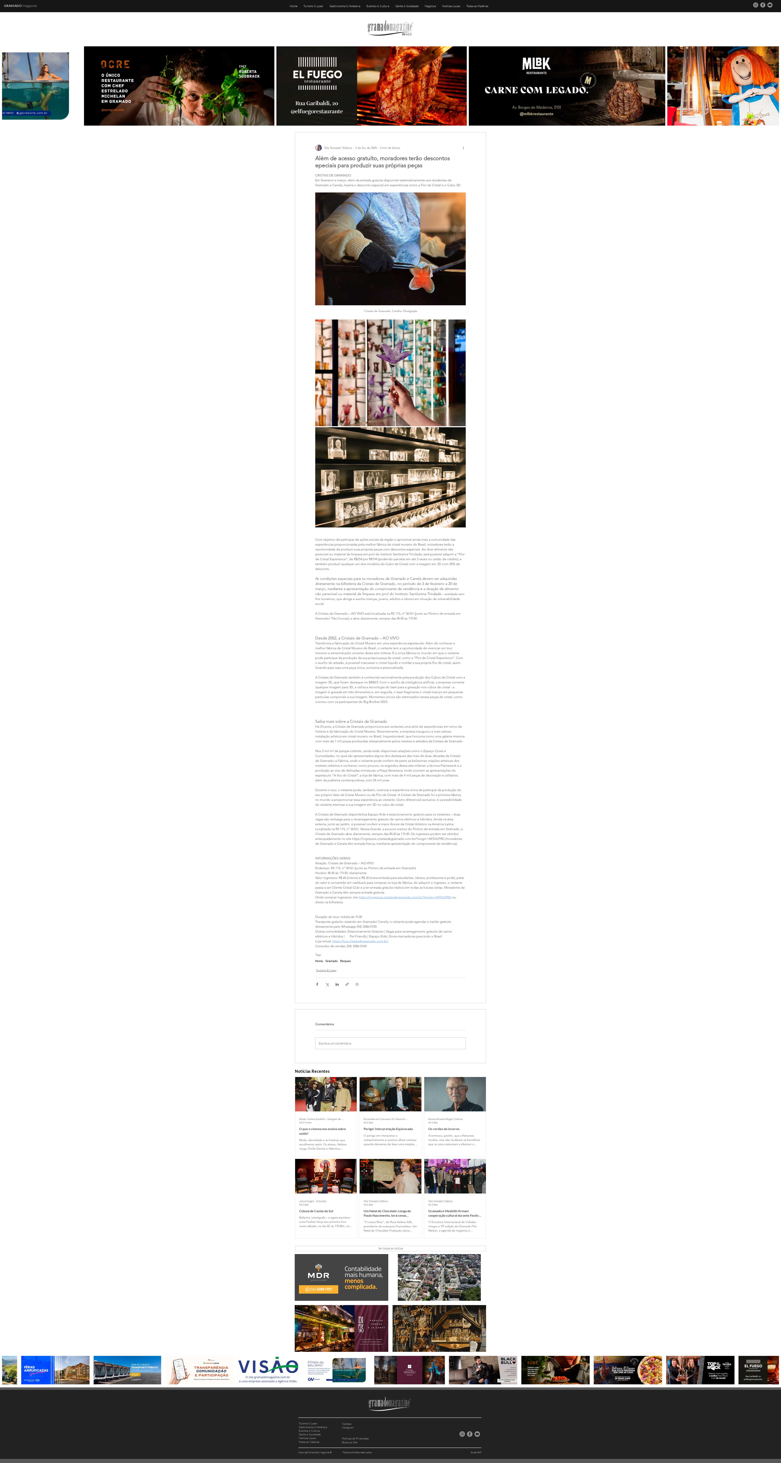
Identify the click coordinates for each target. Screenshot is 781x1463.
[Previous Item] (8, 85)
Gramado (331, 961)
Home (319, 961)
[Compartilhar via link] (347, 984)
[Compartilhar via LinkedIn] (337, 984)
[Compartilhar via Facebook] (317, 984)
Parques (345, 961)
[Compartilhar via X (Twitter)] (327, 984)
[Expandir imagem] (390, 373)
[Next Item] (772, 85)
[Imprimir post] (357, 984)
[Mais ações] (463, 147)
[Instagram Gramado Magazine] (755, 5)
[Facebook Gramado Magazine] (762, 5)
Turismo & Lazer (326, 970)
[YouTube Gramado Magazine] (769, 5)
